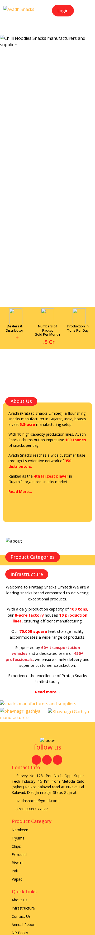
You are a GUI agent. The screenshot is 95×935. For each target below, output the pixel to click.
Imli (15, 870)
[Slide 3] (57, 40)
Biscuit (17, 862)
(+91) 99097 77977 (31, 808)
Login (63, 11)
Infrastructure (23, 908)
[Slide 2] (47, 40)
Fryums (18, 838)
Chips (16, 846)
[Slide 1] (38, 40)
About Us (19, 899)
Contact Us (21, 916)
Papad (17, 879)
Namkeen (20, 829)
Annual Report (24, 924)
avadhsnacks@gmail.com (37, 800)
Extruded (19, 854)
